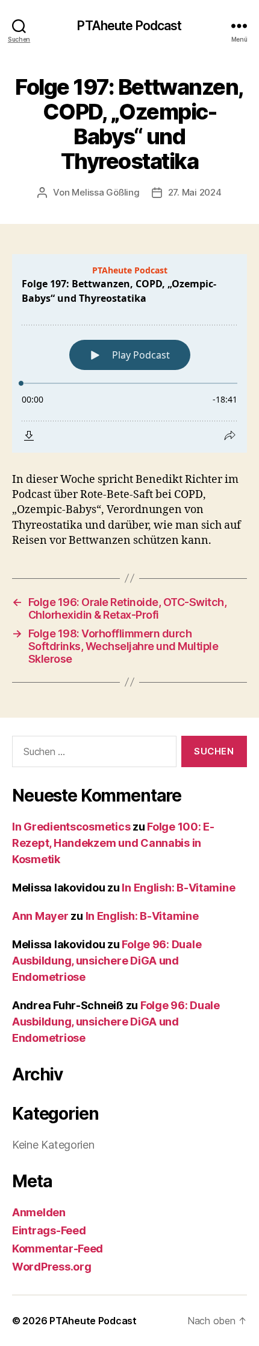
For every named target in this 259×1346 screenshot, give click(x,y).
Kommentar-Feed (57, 1248)
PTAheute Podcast (129, 25)
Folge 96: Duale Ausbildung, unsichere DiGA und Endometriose (106, 960)
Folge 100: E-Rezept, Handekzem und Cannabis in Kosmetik (113, 843)
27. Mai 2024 (195, 192)
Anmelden (39, 1212)
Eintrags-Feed (49, 1230)
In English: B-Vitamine (178, 887)
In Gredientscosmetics (71, 826)
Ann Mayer (40, 916)
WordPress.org (52, 1266)
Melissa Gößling (105, 192)
